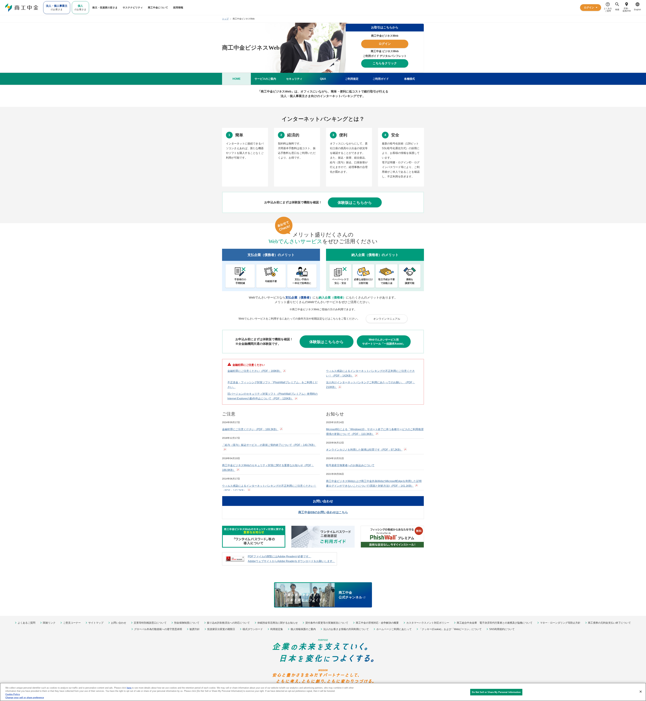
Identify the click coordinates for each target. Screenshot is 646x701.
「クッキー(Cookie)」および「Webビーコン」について (450, 629)
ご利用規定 (351, 78)
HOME (236, 78)
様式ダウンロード (253, 629)
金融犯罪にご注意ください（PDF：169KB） (254, 371)
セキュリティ (294, 78)
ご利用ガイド (381, 78)
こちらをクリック (385, 63)
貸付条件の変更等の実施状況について (326, 622)
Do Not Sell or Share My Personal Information (496, 692)
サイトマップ (95, 622)
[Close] (640, 691)
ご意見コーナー (72, 622)
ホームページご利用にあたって (394, 629)
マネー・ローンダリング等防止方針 (560, 622)
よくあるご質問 (26, 622)
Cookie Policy (12, 694)
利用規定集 (276, 629)
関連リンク (49, 622)
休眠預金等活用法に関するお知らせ (277, 622)
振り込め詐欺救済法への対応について (228, 622)
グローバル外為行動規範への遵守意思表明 (158, 629)
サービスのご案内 (265, 78)
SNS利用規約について (502, 629)
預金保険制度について (186, 622)
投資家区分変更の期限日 (221, 629)
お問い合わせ (118, 622)
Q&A (323, 78)
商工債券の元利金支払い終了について (609, 622)
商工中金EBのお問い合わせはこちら (323, 512)
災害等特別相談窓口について (150, 622)
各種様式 (409, 78)
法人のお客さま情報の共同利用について (346, 629)
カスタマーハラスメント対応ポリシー (427, 622)
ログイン (385, 43)
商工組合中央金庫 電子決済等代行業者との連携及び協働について (494, 622)
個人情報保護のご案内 (303, 629)
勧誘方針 (195, 629)
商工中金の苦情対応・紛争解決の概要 (377, 622)
